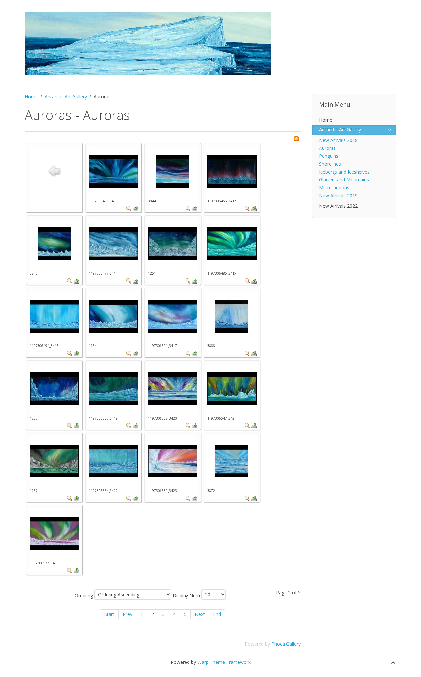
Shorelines (330, 164)
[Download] (135, 208)
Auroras (327, 148)
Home (31, 97)
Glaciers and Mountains (344, 179)
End (217, 614)
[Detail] (129, 208)
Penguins (328, 156)
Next (200, 614)
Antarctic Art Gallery (66, 97)
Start (109, 614)
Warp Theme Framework (224, 662)
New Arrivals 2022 (338, 206)
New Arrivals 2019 (338, 195)
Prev (127, 614)
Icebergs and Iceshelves (344, 172)
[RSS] (296, 138)
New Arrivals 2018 (338, 140)
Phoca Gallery (286, 644)
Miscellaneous (334, 187)
